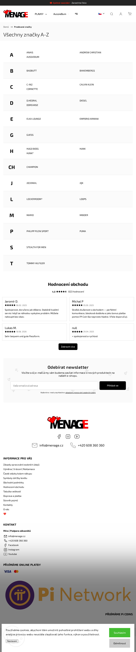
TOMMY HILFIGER (36, 263)
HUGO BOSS (33, 148)
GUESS (30, 134)
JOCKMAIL (32, 183)
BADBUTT (32, 70)
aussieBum (33, 56)
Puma (83, 231)
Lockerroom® (34, 199)
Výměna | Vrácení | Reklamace (19, 469)
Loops (83, 199)
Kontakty (8, 504)
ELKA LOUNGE (34, 118)
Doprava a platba (12, 495)
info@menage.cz (51, 445)
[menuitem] (41, 14)
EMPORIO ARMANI (89, 118)
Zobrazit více (68, 346)
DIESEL (83, 100)
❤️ (4, 513)
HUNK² (30, 153)
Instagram (68, 436)
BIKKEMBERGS (87, 70)
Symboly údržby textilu (15, 478)
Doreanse (32, 105)
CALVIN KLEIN (87, 84)
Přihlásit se (112, 385)
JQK (81, 183)
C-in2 (30, 84)
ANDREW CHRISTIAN (90, 52)
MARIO (30, 215)
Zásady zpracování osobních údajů (21, 464)
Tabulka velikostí (12, 491)
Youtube (76, 436)
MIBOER (84, 215)
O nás (6, 509)
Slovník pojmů (10, 500)
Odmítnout (119, 643)
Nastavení (12, 641)
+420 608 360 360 (91, 445)
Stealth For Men (36, 247)
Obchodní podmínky (13, 482)
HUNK (83, 148)
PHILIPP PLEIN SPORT (38, 231)
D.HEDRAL (32, 100)
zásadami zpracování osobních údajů (81, 393)
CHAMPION (32, 166)
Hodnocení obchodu (13, 487)
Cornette (32, 89)
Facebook (59, 436)
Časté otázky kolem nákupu (17, 473)
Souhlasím (120, 632)
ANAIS (30, 52)
